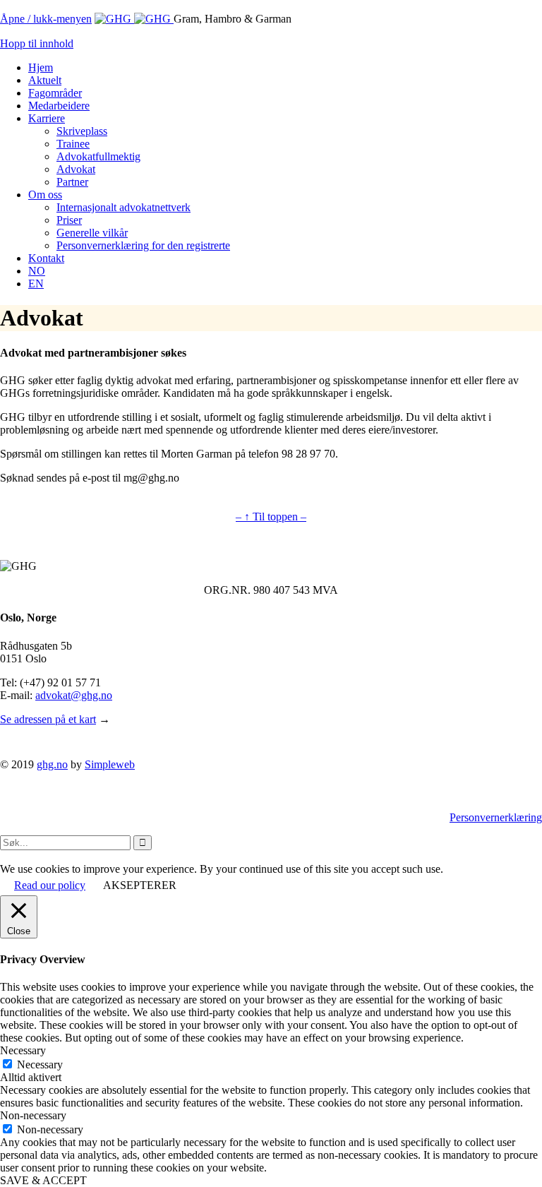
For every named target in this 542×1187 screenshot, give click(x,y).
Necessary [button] (23, 1050)
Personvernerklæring (496, 817)
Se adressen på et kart (48, 719)
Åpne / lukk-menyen (46, 19)
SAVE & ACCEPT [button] (43, 1180)
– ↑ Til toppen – (271, 517)
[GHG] (134, 19)
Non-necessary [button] (33, 1115)
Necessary (40, 1064)
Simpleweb (110, 764)
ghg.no (52, 764)
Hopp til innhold (36, 43)
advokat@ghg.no (73, 695)
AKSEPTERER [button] (139, 885)
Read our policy (49, 885)
